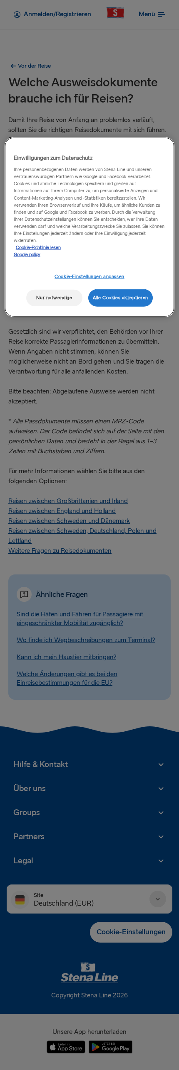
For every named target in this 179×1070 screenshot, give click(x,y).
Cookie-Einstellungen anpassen (89, 276)
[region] (90, 227)
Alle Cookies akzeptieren (120, 297)
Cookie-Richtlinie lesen (38, 247)
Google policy (27, 254)
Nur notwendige (54, 297)
